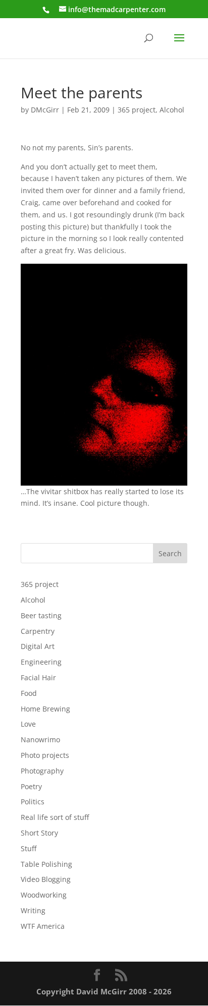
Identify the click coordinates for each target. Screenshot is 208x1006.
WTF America (43, 926)
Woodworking (44, 895)
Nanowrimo (40, 739)
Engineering (41, 662)
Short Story (39, 833)
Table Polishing (46, 864)
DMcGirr (45, 109)
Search (170, 553)
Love (28, 724)
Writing (33, 910)
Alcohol (172, 109)
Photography (42, 771)
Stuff (28, 848)
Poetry (31, 786)
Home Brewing (45, 709)
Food (29, 693)
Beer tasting (41, 615)
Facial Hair (38, 677)
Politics (32, 801)
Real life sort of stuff (55, 817)
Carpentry (38, 631)
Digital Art (38, 646)
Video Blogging (46, 879)
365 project (136, 109)
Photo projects (45, 755)
